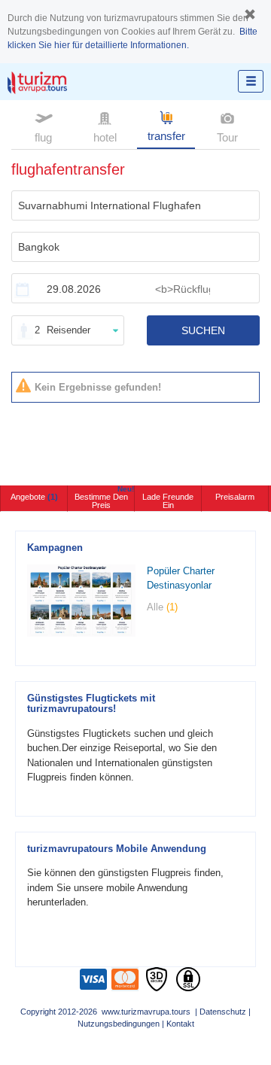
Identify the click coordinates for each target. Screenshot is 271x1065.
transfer (166, 135)
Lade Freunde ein (167, 501)
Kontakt (180, 1023)
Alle (162, 607)
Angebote (34, 496)
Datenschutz (222, 1011)
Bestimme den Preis (104, 497)
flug (43, 137)
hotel (105, 137)
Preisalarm (234, 496)
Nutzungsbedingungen (119, 1023)
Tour (227, 137)
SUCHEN (203, 330)
